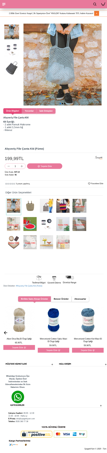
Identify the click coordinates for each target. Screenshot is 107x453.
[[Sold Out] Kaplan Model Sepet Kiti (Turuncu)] (13, 225)
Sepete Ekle (17, 350)
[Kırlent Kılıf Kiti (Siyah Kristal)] (46, 225)
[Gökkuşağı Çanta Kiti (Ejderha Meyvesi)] (62, 206)
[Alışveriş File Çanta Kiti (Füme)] (13, 206)
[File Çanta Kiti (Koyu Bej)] (46, 206)
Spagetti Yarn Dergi (53, 339)
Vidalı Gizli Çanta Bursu (88, 339)
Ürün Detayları (87, 347)
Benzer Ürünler (61, 299)
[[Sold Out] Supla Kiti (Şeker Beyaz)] (30, 243)
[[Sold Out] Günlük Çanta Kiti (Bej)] (79, 206)
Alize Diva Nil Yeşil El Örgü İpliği (19, 340)
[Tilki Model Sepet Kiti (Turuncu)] (46, 243)
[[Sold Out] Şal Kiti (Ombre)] (13, 243)
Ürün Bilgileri (12, 111)
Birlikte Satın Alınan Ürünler (34, 299)
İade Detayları (46, 111)
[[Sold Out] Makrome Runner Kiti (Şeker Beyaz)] (79, 225)
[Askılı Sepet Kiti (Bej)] (30, 206)
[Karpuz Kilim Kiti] (30, 225)
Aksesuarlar (80, 299)
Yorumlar (29, 111)
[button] (24, 64)
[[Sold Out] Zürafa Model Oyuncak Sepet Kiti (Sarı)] (62, 243)
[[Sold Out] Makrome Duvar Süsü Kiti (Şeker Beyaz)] (62, 225)
